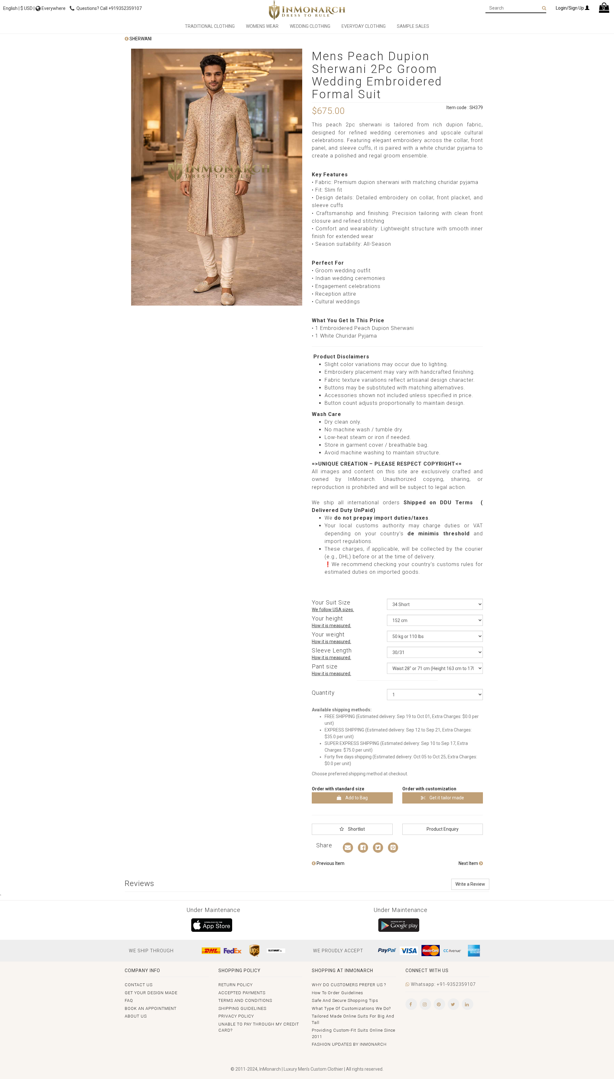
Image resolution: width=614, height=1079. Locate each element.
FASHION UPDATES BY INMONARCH (349, 1044)
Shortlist (356, 829)
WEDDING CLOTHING (310, 26)
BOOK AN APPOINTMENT (151, 1008)
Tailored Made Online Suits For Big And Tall (353, 1019)
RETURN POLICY (235, 984)
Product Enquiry (443, 829)
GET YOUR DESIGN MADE (151, 992)
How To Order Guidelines (337, 992)
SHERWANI (140, 38)
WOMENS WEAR (262, 26)
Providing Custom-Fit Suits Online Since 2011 (353, 1033)
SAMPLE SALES (413, 26)
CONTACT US (139, 984)
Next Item (469, 863)
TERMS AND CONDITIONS (245, 1000)
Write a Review (470, 884)
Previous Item (330, 863)
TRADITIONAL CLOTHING (210, 26)
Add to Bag (356, 797)
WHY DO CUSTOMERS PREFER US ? (349, 984)
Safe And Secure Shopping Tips (345, 1000)
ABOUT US (136, 1016)
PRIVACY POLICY (236, 1016)
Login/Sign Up (570, 8)
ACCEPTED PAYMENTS (241, 992)
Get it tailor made (446, 797)
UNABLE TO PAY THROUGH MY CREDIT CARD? (258, 1027)
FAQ (129, 1000)
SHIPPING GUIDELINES (242, 1008)
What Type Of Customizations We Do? (351, 1008)
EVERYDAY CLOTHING (364, 26)
